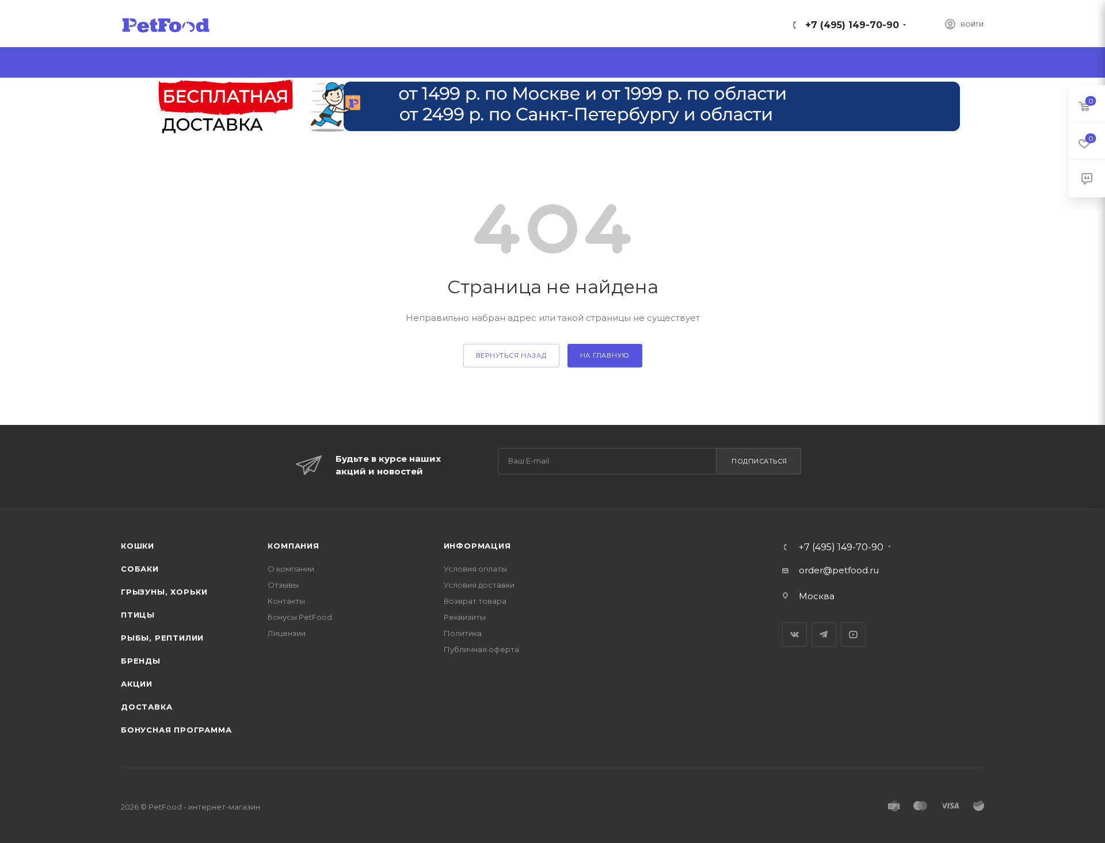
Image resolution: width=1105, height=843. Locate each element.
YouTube (853, 634)
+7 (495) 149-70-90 (852, 25)
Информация (477, 545)
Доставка (146, 706)
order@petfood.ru (839, 570)
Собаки (140, 568)
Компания (293, 545)
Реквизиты (465, 617)
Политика (463, 633)
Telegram (823, 634)
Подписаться (759, 461)
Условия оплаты (475, 568)
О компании (291, 568)
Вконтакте (794, 634)
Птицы (138, 614)
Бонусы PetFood (300, 617)
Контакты (286, 601)
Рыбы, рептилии (162, 637)
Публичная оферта (481, 649)
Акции (137, 683)
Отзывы (283, 584)
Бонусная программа (176, 729)
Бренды (141, 660)
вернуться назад (511, 355)
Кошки (137, 545)
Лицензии (287, 633)
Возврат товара (475, 601)
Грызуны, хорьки (164, 591)
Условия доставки (479, 584)
